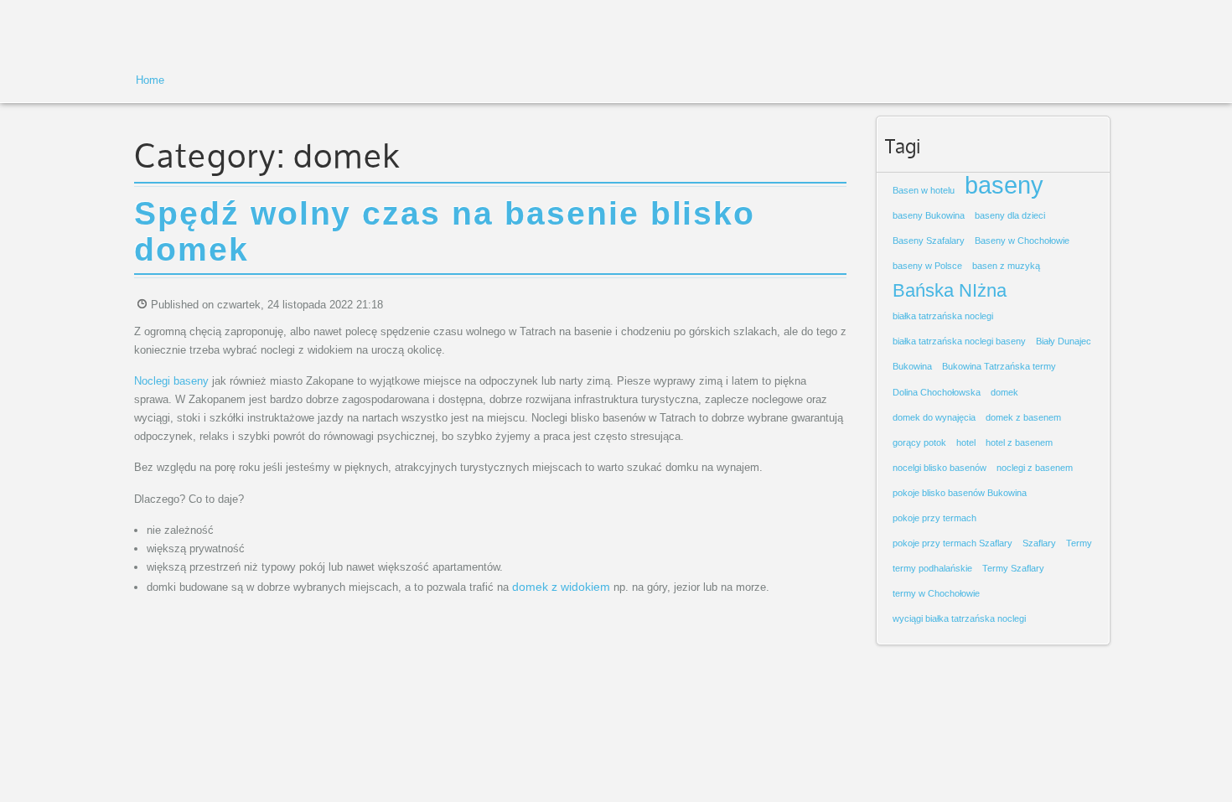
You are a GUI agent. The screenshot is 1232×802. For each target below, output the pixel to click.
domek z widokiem (561, 586)
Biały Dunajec (1063, 341)
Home (150, 80)
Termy (1079, 543)
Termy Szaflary (1013, 568)
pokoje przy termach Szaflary (952, 543)
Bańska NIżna (950, 290)
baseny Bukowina (929, 215)
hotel (966, 442)
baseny (1004, 185)
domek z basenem (1023, 417)
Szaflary (1039, 543)
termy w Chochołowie (936, 593)
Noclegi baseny (171, 381)
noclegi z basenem (1034, 468)
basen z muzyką (1006, 266)
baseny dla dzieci (1010, 215)
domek (1004, 392)
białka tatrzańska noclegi (943, 316)
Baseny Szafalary (929, 240)
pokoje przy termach (934, 518)
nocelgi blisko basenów (939, 468)
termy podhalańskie (932, 568)
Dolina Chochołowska (937, 392)
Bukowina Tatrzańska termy (999, 366)
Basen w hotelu (924, 190)
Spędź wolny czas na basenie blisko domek (444, 231)
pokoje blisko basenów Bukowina (960, 493)
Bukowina (912, 366)
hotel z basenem (1019, 442)
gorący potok (919, 442)
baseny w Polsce (927, 266)
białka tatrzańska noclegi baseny (959, 341)
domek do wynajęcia (934, 417)
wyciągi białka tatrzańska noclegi (959, 618)
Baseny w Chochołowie (1022, 240)
